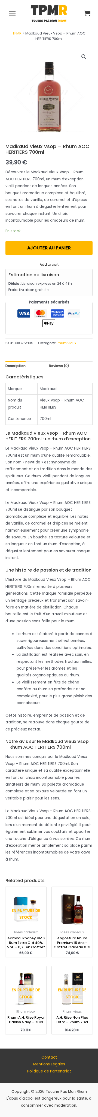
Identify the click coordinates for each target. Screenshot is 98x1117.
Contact (49, 1057)
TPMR (17, 33)
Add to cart (49, 264)
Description (15, 365)
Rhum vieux (66, 343)
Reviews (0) (59, 365)
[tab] (15, 366)
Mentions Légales (49, 1064)
